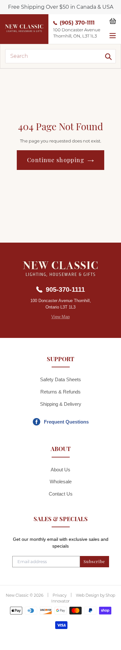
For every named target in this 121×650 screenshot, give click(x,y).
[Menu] (112, 35)
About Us (60, 469)
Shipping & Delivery (60, 404)
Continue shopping (55, 160)
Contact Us (61, 494)
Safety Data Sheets (60, 379)
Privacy (59, 595)
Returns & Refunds (60, 391)
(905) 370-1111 (77, 23)
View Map (60, 316)
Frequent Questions (66, 422)
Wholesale (61, 481)
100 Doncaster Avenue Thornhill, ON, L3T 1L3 (76, 33)
